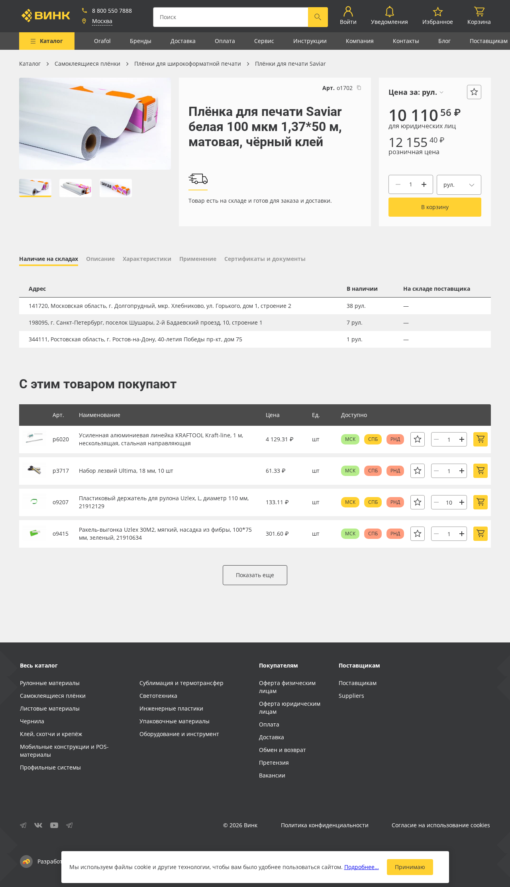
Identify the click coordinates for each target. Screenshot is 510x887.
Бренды (140, 41)
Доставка (183, 41)
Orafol (102, 41)
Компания (360, 41)
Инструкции (310, 41)
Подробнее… (361, 867)
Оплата (225, 41)
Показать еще (255, 575)
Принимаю (410, 867)
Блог (444, 41)
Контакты (406, 41)
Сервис (264, 41)
